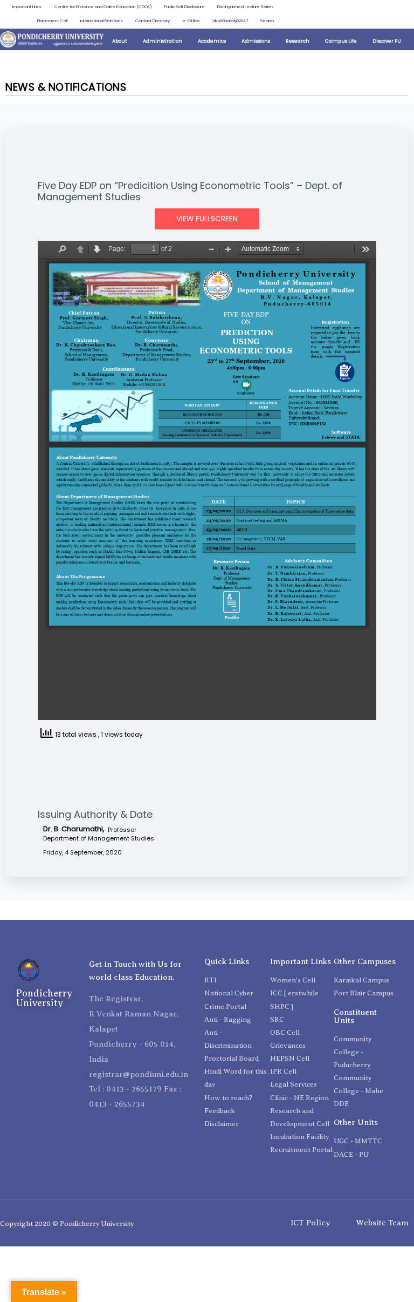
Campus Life (341, 40)
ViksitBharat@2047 (230, 21)
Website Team (382, 1222)
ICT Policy (310, 1222)
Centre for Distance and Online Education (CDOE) (103, 7)
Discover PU (386, 40)
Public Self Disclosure (184, 7)
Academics (212, 40)
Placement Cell (52, 21)
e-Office (191, 21)
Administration (162, 40)
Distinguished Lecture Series (245, 7)
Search (267, 21)
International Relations (101, 21)
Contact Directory (152, 21)
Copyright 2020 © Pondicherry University (67, 1223)
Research (297, 40)
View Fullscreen (207, 219)
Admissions (256, 40)
